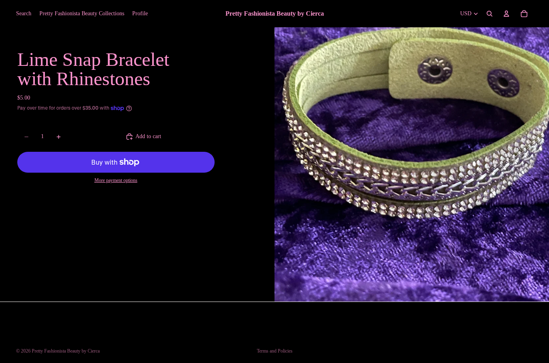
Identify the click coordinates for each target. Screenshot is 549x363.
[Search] (489, 13)
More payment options (115, 180)
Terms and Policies (275, 351)
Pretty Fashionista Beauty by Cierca (66, 351)
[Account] (506, 13)
